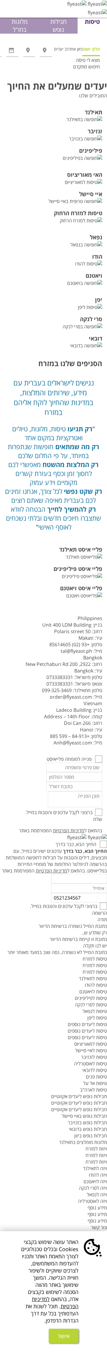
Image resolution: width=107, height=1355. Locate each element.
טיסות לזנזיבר (94, 1057)
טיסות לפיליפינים (91, 998)
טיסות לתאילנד (93, 978)
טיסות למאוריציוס (90, 1044)
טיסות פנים (96, 1076)
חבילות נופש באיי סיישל (84, 1116)
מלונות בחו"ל (20, 26)
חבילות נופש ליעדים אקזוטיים (79, 1096)
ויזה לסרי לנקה (93, 1188)
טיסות (92, 22)
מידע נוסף (97, 1207)
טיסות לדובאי (94, 1070)
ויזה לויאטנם (95, 1181)
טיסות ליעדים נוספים (87, 1024)
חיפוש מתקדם (86, 66)
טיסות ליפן (97, 1017)
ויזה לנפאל (97, 1194)
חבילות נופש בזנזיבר (87, 1122)
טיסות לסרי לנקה (91, 1004)
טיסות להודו (96, 985)
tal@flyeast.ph (76, 651)
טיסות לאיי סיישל (91, 1050)
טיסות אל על (95, 1083)
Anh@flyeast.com (73, 742)
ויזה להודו (98, 1175)
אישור (64, 1336)
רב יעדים (61, 49)
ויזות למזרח (96, 1148)
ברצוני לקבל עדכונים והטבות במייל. (59, 812)
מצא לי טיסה (88, 60)
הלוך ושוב (91, 49)
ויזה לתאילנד (95, 1168)
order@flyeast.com (71, 697)
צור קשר (99, 1227)
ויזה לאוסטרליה (92, 1201)
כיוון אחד (75, 49)
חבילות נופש (58, 26)
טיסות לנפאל (95, 1011)
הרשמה (99, 913)
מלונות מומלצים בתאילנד (83, 1142)
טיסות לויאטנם (93, 991)
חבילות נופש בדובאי (88, 1129)
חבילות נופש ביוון (90, 1135)
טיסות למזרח (95, 959)
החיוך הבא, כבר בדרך (76, 844)
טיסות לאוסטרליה (90, 1063)
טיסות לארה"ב (93, 1090)
